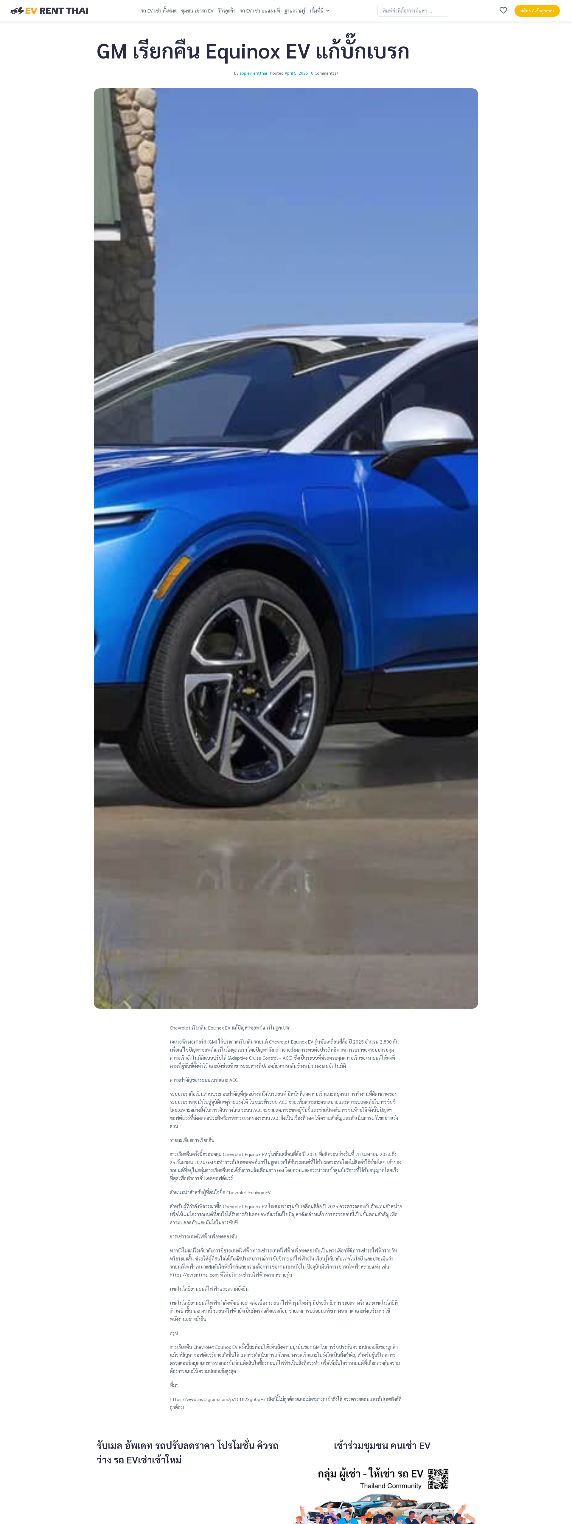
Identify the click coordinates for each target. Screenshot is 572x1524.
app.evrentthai (253, 72)
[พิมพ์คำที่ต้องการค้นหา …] (412, 11)
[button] (320, 10)
